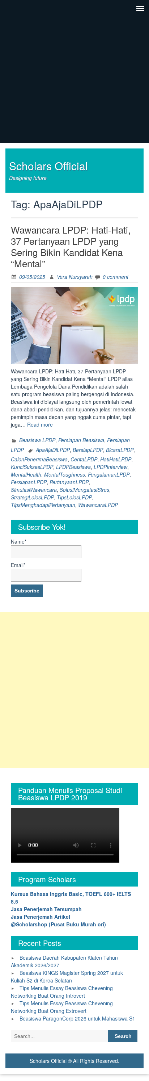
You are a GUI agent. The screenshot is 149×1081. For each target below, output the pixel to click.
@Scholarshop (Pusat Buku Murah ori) (58, 924)
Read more (40, 424)
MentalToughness (64, 474)
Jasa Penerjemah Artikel (40, 916)
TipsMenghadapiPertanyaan (43, 504)
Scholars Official (48, 165)
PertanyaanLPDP (69, 482)
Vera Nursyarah (75, 276)
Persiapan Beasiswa (81, 440)
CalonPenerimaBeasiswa (39, 459)
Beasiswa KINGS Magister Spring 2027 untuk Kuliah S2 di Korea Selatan (67, 976)
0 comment (115, 276)
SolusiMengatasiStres (84, 489)
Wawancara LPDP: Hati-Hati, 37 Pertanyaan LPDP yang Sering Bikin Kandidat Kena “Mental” (71, 246)
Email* (18, 565)
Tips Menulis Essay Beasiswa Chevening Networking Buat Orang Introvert (62, 991)
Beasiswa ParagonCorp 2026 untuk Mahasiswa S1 (77, 1018)
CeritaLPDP (84, 459)
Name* (18, 541)
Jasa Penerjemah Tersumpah (46, 909)
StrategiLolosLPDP (32, 497)
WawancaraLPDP (98, 504)
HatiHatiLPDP (115, 459)
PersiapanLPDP (29, 482)
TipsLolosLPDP (74, 497)
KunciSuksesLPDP (32, 466)
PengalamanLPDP (108, 474)
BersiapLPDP (88, 449)
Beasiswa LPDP (37, 440)
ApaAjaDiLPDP (53, 449)
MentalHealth (26, 474)
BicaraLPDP (119, 449)
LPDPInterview (110, 466)
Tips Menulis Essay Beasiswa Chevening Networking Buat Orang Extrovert (62, 1007)
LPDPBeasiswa (73, 466)
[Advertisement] (74, 690)
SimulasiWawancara (34, 489)
